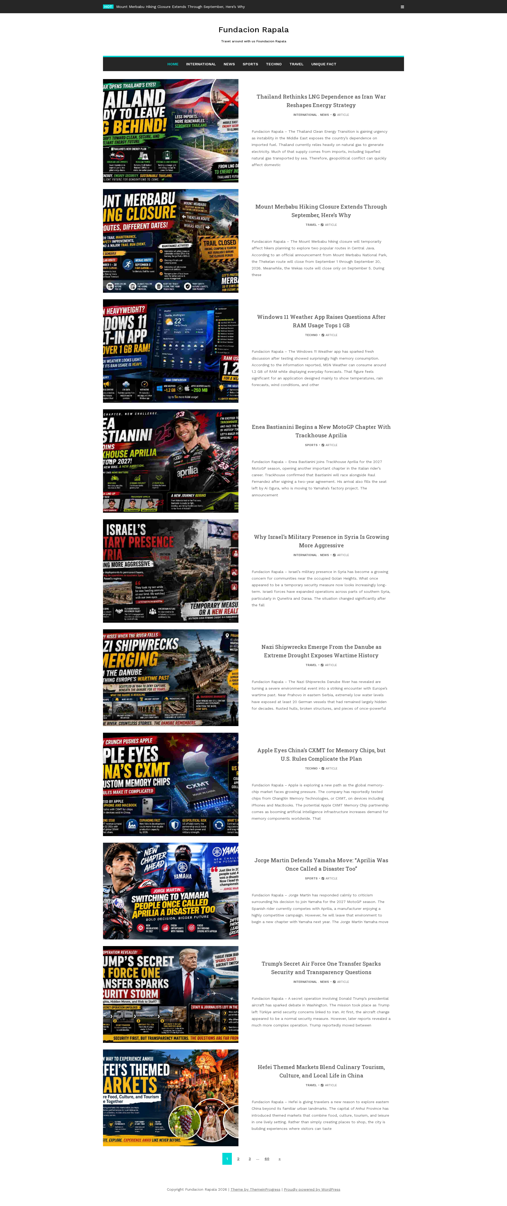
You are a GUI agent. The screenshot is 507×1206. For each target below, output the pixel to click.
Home (173, 64)
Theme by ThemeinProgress (255, 1189)
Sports (250, 64)
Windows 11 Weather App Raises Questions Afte (158, 6)
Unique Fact (323, 64)
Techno (274, 64)
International (201, 64)
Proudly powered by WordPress (312, 1189)
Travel (296, 64)
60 (267, 1159)
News (229, 64)
